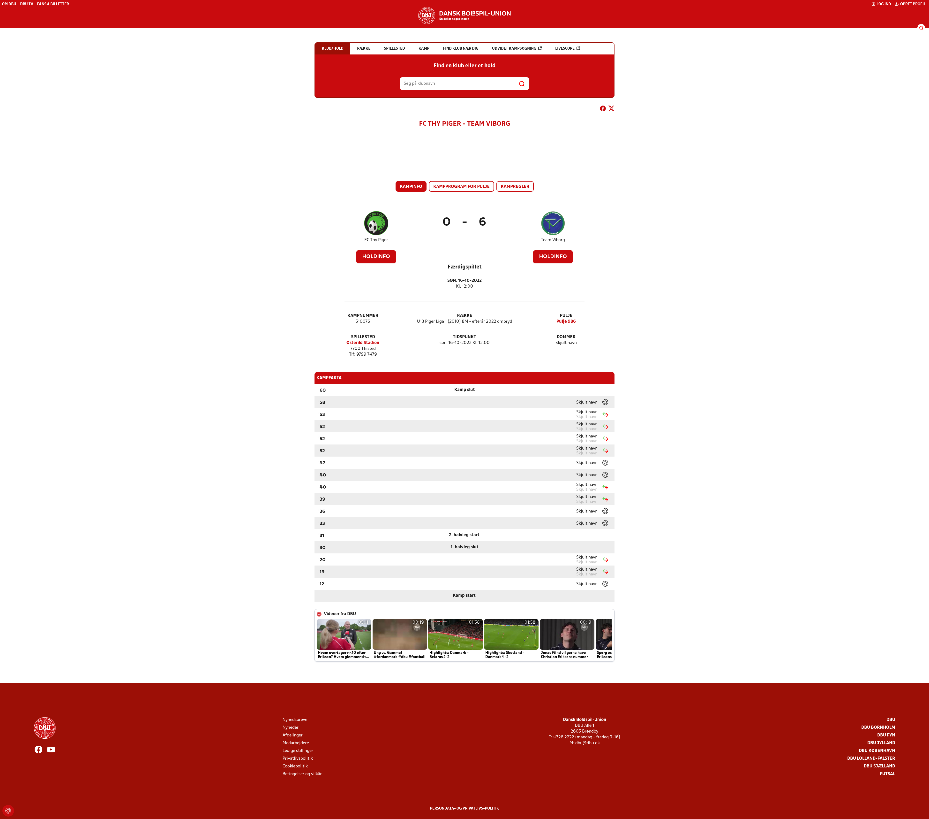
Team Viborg (553, 240)
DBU (890, 720)
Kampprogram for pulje (461, 187)
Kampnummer (362, 316)
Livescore (565, 48)
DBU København (877, 751)
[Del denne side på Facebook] (603, 109)
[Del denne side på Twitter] (611, 109)
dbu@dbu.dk (587, 743)
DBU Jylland (881, 743)
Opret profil (913, 4)
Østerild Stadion (362, 343)
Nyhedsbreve (295, 720)
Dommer (566, 337)
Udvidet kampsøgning (514, 48)
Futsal (887, 774)
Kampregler (515, 187)
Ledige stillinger (298, 751)
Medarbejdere (296, 743)
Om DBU (9, 4)
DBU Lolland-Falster (871, 759)
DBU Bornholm (878, 728)
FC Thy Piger (376, 240)
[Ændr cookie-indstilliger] (8, 811)
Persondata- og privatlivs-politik (464, 808)
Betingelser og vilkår (302, 774)
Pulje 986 (566, 322)
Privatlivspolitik (298, 759)
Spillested (363, 337)
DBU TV (26, 4)
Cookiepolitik (295, 766)
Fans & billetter (53, 4)
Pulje (566, 316)
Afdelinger (293, 735)
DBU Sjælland (879, 766)
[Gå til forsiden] (464, 15)
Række (464, 316)
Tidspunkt (464, 337)
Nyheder (291, 728)
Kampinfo (411, 187)
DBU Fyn (886, 735)
